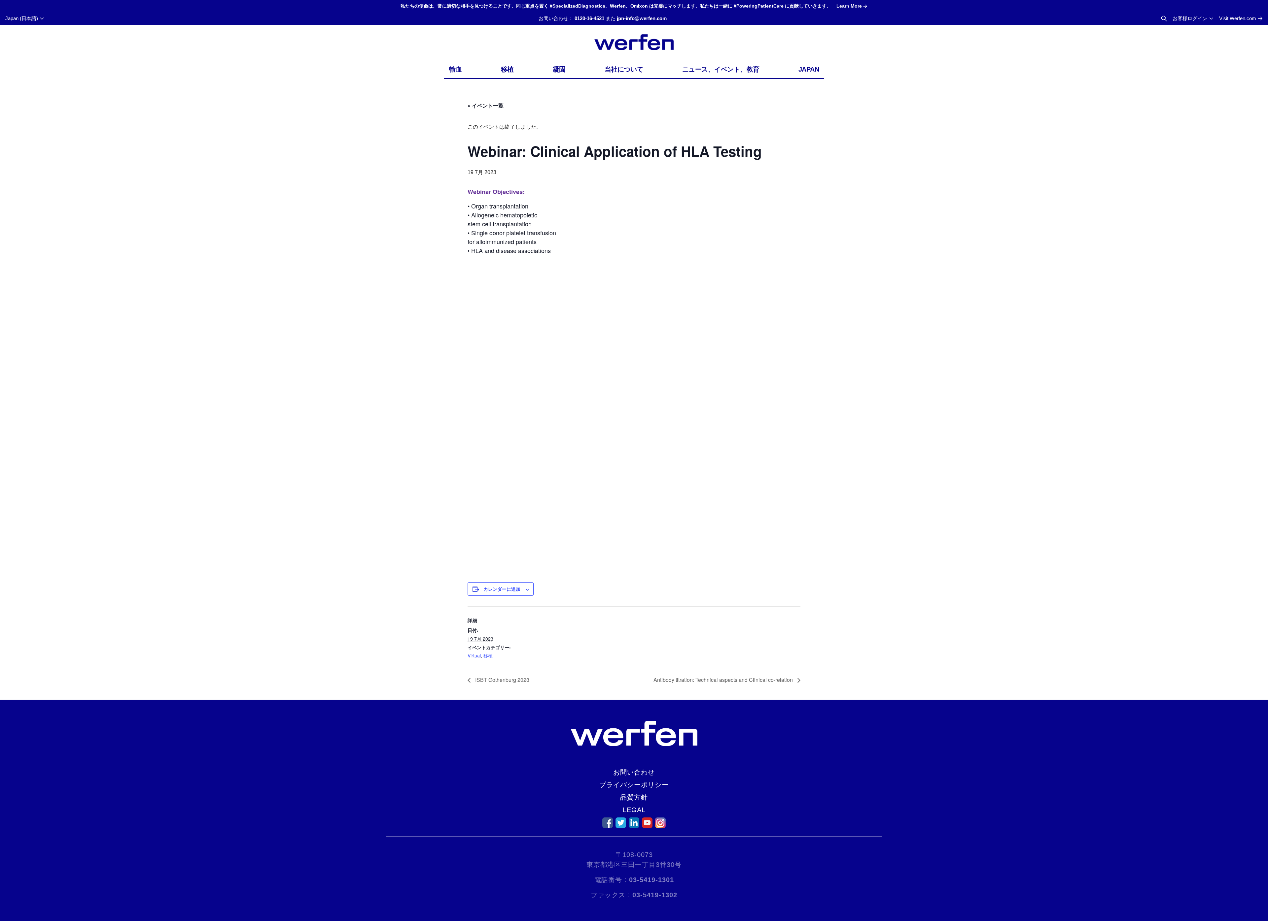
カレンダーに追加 (501, 589)
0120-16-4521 (589, 18)
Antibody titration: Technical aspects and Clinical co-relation (723, 679)
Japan (808, 69)
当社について (624, 69)
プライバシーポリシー (634, 784)
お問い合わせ (634, 772)
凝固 (559, 69)
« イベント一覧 (486, 105)
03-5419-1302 (654, 895)
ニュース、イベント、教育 (720, 69)
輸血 (455, 69)
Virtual (474, 655)
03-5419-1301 (651, 879)
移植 (507, 69)
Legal (634, 809)
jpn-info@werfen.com (642, 18)
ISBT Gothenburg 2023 (501, 679)
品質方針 (634, 797)
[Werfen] (634, 42)
